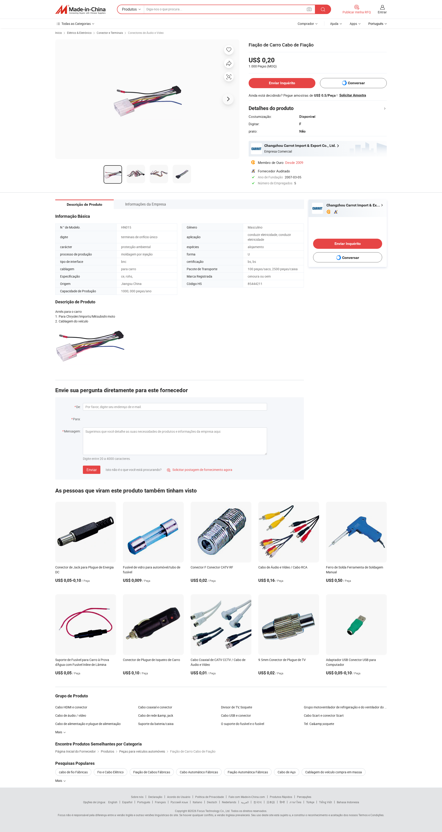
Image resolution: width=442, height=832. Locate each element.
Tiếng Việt (325, 802)
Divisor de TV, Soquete (236, 707)
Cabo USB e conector (236, 715)
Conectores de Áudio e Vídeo (146, 33)
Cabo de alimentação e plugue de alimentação (88, 724)
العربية (245, 802)
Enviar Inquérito (282, 83)
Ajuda (334, 23)
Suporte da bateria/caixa (156, 724)
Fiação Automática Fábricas (248, 772)
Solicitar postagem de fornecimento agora (199, 469)
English (112, 802)
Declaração (155, 797)
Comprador (306, 23)
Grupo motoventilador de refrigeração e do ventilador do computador (345, 707)
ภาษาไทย (295, 802)
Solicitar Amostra (352, 95)
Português (143, 802)
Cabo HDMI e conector (71, 707)
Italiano (197, 802)
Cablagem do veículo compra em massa (333, 772)
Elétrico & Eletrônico (79, 33)
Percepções (304, 797)
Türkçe (310, 802)
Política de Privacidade (209, 797)
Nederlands (229, 802)
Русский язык (179, 802)
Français (160, 802)
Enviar (92, 469)
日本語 (271, 802)
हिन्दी (282, 802)
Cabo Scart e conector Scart (324, 715)
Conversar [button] (356, 83)
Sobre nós (137, 797)
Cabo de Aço (287, 772)
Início (58, 33)
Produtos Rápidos (281, 797)
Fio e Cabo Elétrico (110, 772)
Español (127, 802)
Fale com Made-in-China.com (247, 797)
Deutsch (212, 802)
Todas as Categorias (76, 23)
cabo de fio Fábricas (73, 772)
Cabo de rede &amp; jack (155, 715)
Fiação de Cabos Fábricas (151, 772)
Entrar (382, 12)
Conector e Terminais (110, 33)
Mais (59, 780)
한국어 (257, 802)
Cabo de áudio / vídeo (70, 715)
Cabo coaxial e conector (155, 707)
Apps (353, 23)
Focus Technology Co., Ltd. (213, 811)
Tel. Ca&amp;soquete (319, 724)
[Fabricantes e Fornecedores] (80, 9)
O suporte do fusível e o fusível (242, 724)
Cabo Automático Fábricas (199, 772)
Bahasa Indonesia (348, 802)
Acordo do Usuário (178, 797)
